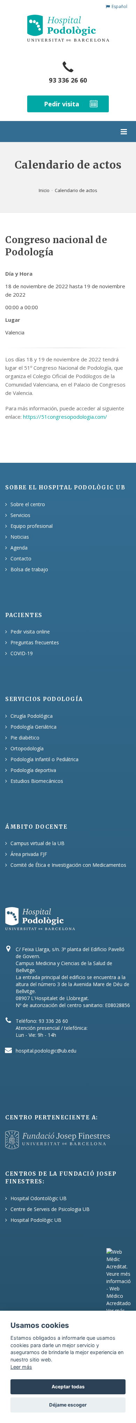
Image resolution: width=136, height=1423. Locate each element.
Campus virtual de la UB (37, 843)
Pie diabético (24, 737)
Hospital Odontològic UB (38, 1198)
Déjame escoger (68, 1405)
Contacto (20, 558)
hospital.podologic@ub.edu (46, 1050)
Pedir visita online (30, 631)
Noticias (19, 536)
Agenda (19, 547)
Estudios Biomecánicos (36, 781)
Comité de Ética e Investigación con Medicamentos (68, 865)
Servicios (20, 515)
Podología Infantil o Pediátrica (44, 759)
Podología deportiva (33, 770)
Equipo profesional (31, 526)
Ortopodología (27, 748)
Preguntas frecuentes (34, 642)
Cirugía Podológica (31, 716)
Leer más (21, 1367)
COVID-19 (21, 653)
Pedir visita (61, 104)
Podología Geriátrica (33, 726)
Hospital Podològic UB (35, 1220)
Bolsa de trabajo (29, 569)
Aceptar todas (68, 1386)
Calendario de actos (76, 190)
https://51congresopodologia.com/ (65, 416)
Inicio (44, 190)
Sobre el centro (27, 504)
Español (119, 6)
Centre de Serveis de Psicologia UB (50, 1209)
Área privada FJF (28, 854)
